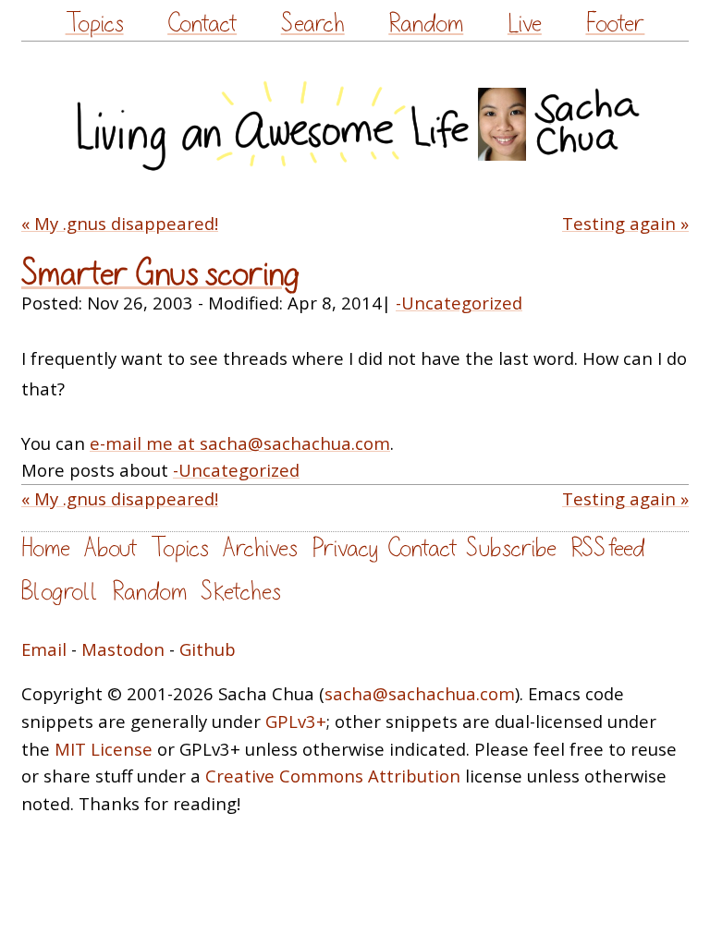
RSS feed (607, 548)
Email (44, 649)
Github (207, 649)
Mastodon (123, 649)
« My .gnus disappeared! (119, 223)
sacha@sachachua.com (419, 693)
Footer (614, 23)
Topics (95, 23)
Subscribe (511, 548)
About (110, 548)
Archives (260, 548)
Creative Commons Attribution (332, 775)
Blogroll (59, 591)
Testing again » (625, 223)
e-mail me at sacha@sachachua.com (240, 443)
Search (313, 23)
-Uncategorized (459, 302)
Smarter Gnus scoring (160, 274)
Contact (202, 23)
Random (425, 23)
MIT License (104, 748)
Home (45, 548)
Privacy (345, 548)
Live (525, 23)
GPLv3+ (295, 721)
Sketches (241, 591)
